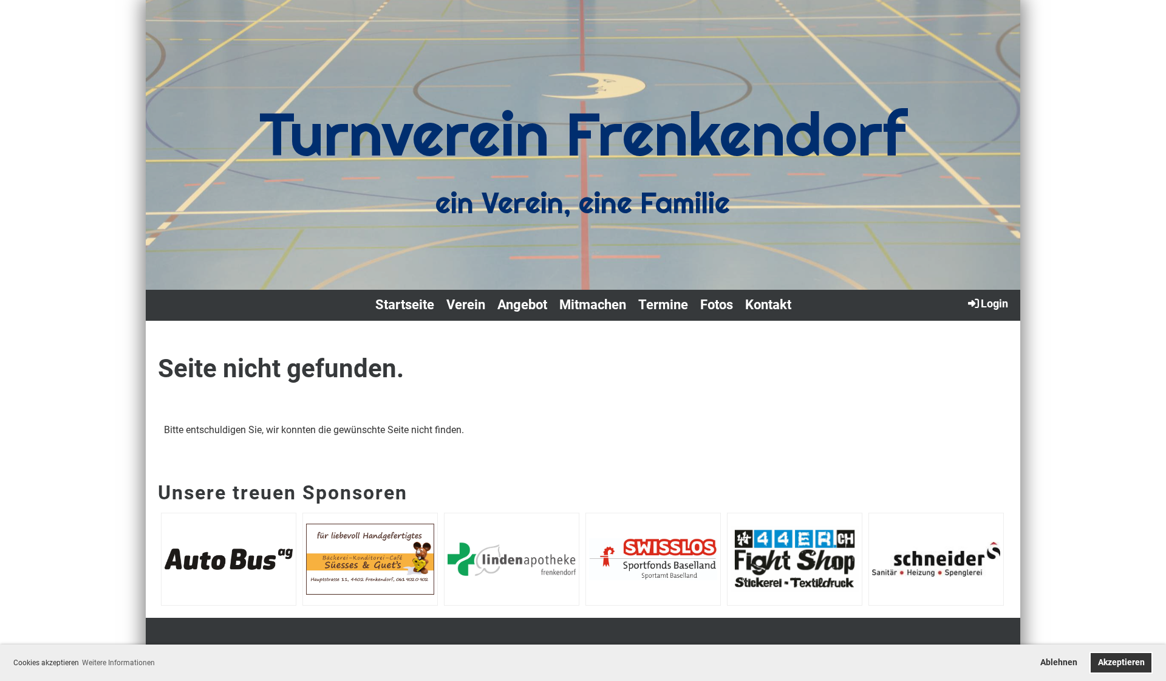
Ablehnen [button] (1058, 662)
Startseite (404, 304)
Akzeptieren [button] (1121, 662)
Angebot (522, 304)
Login (994, 303)
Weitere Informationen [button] (118, 663)
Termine (663, 304)
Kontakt (768, 304)
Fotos (716, 304)
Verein (465, 304)
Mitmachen (592, 304)
